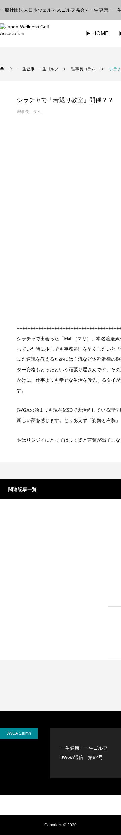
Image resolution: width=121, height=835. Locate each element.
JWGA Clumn (19, 733)
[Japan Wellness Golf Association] (35, 33)
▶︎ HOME (97, 33)
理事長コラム (29, 111)
